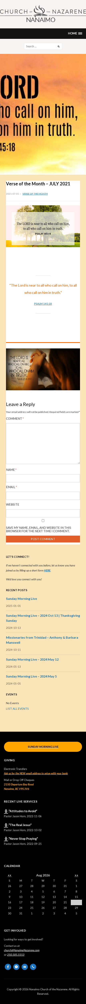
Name (11, 469)
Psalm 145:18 (43, 303)
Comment (15, 418)
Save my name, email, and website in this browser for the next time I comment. (38, 529)
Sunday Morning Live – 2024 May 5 (31, 676)
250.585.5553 (15, 954)
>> (76, 875)
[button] (75, 33)
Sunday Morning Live (21, 598)
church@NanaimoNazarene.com (21, 950)
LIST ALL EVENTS (17, 708)
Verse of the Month (35, 193)
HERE (47, 570)
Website (12, 504)
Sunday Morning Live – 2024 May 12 (32, 659)
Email (11, 487)
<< (9, 875)
